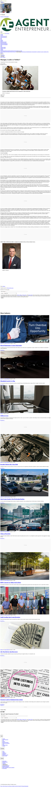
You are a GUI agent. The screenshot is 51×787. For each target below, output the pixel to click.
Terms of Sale (11, 786)
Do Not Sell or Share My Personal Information (21, 786)
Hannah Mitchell (7, 378)
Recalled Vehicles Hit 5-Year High (9, 464)
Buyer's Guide (19, 50)
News (7, 0)
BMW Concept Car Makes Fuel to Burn (10, 582)
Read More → (2, 350)
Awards (1, 34)
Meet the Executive (3, 41)
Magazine (10, 50)
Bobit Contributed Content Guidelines (41, 51)
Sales (1, 45)
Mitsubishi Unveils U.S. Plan (7, 381)
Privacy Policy (2, 786)
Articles (9, 0)
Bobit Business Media (24, 51)
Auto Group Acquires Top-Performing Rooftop (12, 499)
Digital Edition (6, 16)
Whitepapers (7, 50)
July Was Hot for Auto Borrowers (9, 651)
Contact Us (14, 51)
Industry (4, 57)
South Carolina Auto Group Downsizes (10, 617)
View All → (2, 705)
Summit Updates (3, 47)
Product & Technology (4, 43)
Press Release (4, 768)
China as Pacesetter (5, 533)
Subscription (2, 51)
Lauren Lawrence (7, 343)
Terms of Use (7, 786)
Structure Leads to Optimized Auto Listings (11, 699)
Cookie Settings (18, 51)
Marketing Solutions (31, 51)
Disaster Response (3, 36)
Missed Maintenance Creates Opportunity (11, 345)
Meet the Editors (7, 51)
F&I (1, 38)
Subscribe (1, 16)
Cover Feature (4, 0)
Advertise (11, 51)
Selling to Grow (4, 415)
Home (1, 57)
